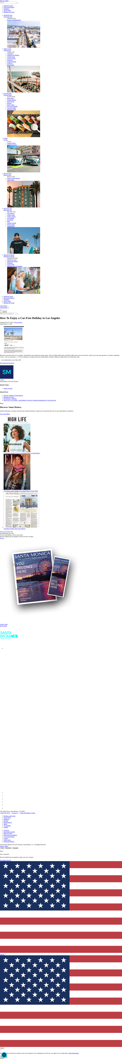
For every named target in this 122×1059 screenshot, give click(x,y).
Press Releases (8, 822)
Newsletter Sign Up (5, 860)
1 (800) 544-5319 (5, 813)
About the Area (8, 15)
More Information (74, 1053)
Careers (6, 838)
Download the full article (7, 363)
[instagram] (5, 796)
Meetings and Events (9, 816)
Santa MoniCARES (9, 832)
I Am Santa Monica (9, 837)
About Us (6, 830)
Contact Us (15, 813)
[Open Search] (8, 308)
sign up (2, 538)
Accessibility (7, 825)
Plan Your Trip (8, 208)
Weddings (6, 9)
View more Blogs (5, 414)
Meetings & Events (9, 12)
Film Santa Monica (9, 7)
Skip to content (4, 1)
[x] (63, 793)
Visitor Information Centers (27, 813)
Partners (6, 821)
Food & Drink (8, 93)
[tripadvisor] (5, 808)
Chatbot (6, 827)
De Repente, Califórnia (10, 398)
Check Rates (10, 180)
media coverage (8, 388)
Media (5, 824)
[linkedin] (5, 802)
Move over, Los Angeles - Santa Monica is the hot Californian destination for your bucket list (30, 400)
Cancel (4, 311)
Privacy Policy (4, 846)
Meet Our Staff (8, 833)
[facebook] (5, 648)
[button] (61, 1002)
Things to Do (7, 49)
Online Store (7, 840)
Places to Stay (7, 173)
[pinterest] (5, 805)
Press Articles (18, 322)
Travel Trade (7, 10)
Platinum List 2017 (9, 397)
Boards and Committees (10, 835)
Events (5, 138)
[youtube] (5, 799)
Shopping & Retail (9, 255)
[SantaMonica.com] (9, 644)
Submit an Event (8, 5)
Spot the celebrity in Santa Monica (13, 395)
